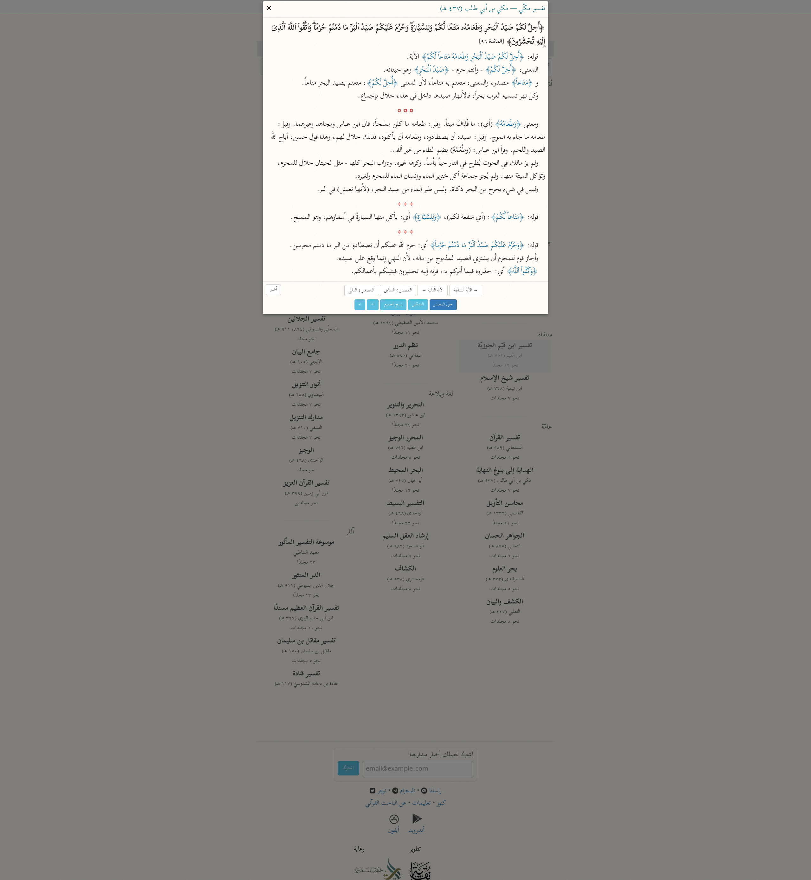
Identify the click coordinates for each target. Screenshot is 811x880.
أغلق (273, 289)
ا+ (372, 304)
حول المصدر (443, 304)
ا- (360, 304)
